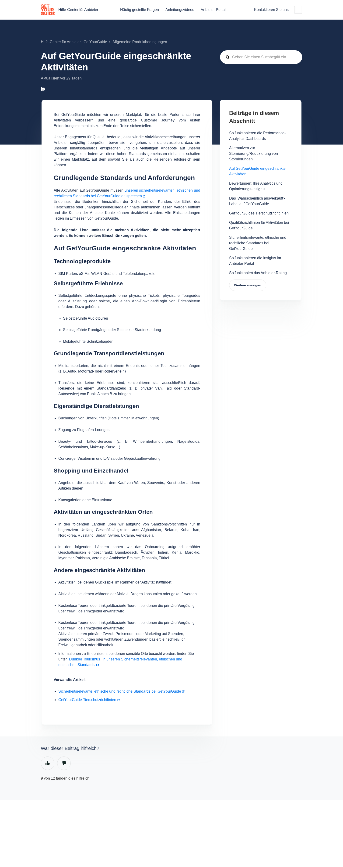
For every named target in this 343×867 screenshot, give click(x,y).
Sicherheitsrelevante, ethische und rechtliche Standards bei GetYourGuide (119, 691)
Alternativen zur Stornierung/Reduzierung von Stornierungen (253, 153)
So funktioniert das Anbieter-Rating (258, 273)
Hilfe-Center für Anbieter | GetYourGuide (74, 42)
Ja (47, 763)
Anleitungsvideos (179, 10)
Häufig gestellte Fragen (139, 10)
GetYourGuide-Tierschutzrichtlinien (87, 700)
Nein (64, 763)
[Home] (48, 9)
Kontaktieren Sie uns (271, 10)
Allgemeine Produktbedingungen (139, 42)
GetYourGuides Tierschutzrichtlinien (259, 213)
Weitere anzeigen (247, 285)
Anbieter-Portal (213, 10)
